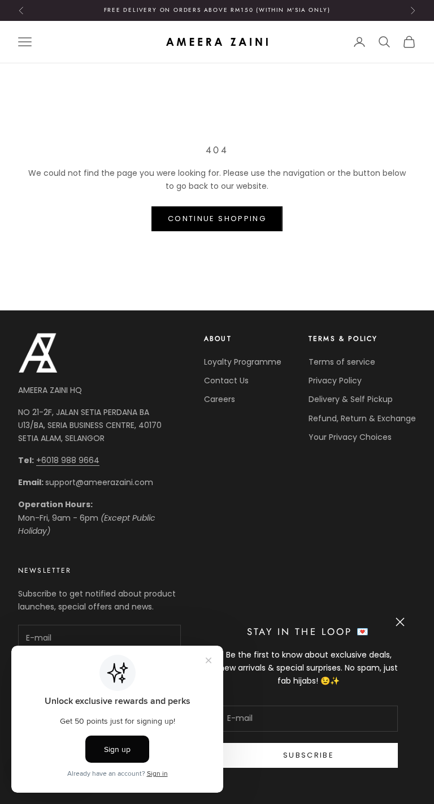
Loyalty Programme (242, 362)
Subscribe (308, 755)
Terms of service (342, 362)
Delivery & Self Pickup (351, 399)
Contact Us (226, 380)
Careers (219, 399)
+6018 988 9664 (67, 460)
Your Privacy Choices (350, 437)
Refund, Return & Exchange (362, 418)
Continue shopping (217, 218)
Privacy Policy (335, 380)
